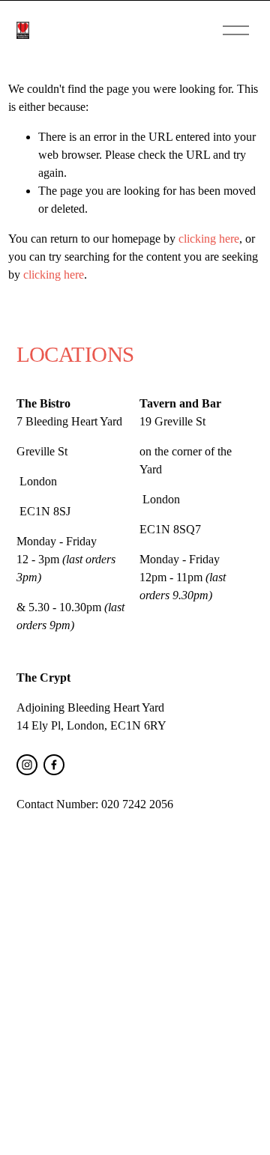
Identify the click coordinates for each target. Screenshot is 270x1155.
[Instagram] (27, 764)
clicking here (208, 238)
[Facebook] (54, 764)
